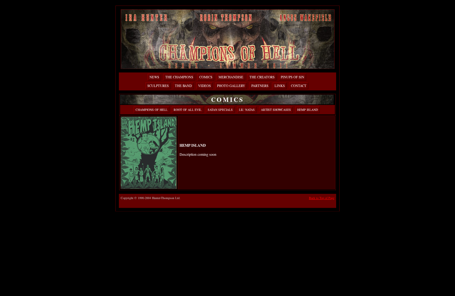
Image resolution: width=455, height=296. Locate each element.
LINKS (280, 85)
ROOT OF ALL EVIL (188, 109)
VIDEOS (204, 85)
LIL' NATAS (247, 109)
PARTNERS (259, 85)
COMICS (205, 77)
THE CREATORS (262, 77)
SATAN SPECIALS (220, 109)
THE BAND (183, 85)
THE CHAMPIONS (179, 77)
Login (334, 2)
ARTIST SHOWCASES (276, 109)
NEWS (154, 77)
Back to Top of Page (321, 198)
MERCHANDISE (231, 77)
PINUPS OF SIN (292, 77)
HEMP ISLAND (307, 109)
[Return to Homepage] (228, 67)
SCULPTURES (158, 85)
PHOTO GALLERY (231, 85)
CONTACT (298, 85)
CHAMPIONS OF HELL (151, 109)
